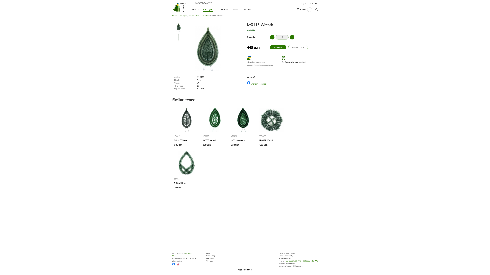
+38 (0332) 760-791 (310, 261)
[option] (178, 27)
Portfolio (225, 10)
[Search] (316, 9)
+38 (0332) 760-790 (203, 3)
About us (195, 10)
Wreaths (205, 16)
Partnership (210, 256)
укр (311, 3)
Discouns (210, 258)
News (235, 10)
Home (174, 16)
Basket (305, 10)
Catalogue (207, 10)
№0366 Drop (180, 183)
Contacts (247, 10)
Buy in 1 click (298, 47)
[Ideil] (245, 270)
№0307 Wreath (210, 140)
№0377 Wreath (266, 140)
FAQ (208, 253)
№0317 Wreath (181, 140)
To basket (278, 47)
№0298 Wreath (238, 140)
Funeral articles (194, 16)
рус (316, 3)
